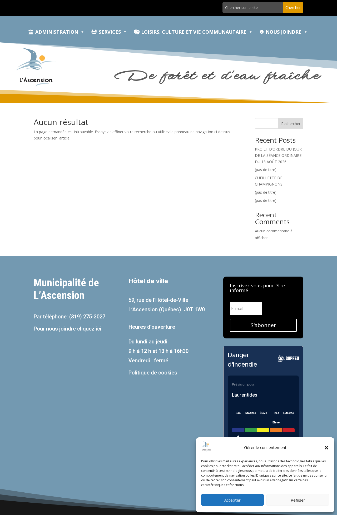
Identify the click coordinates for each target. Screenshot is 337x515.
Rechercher (290, 123)
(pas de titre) (265, 169)
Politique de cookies (152, 372)
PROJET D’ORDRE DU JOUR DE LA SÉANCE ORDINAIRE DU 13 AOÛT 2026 (278, 155)
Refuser (298, 500)
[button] (326, 447)
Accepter (232, 500)
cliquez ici (89, 329)
